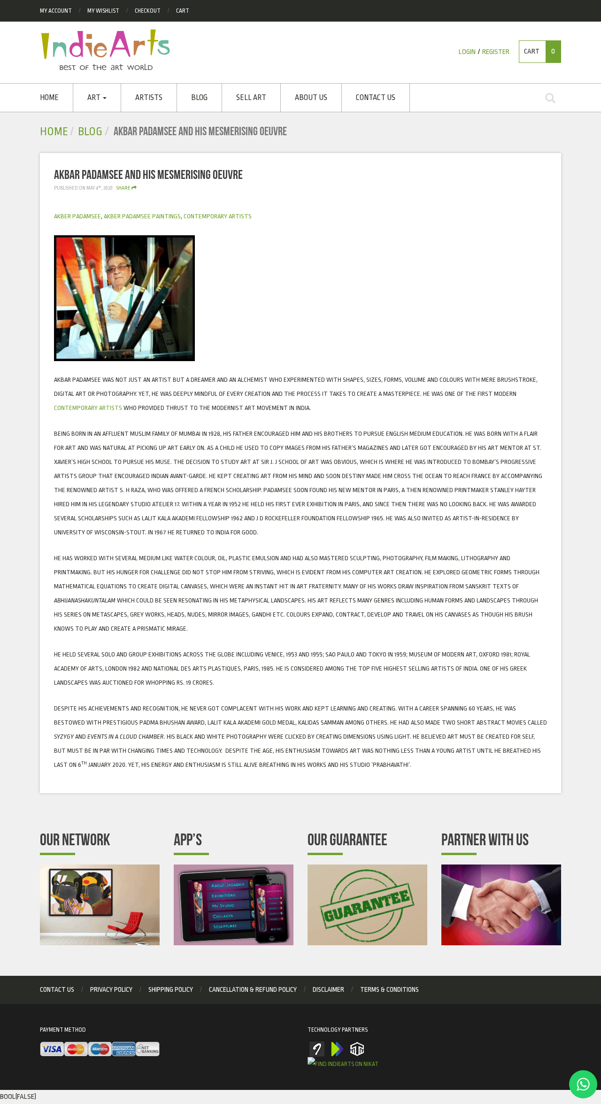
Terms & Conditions (389, 989)
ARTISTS (148, 97)
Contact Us (375, 97)
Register (495, 52)
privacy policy (111, 989)
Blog (199, 97)
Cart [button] (539, 51)
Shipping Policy (170, 989)
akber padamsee (77, 216)
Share (123, 188)
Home (49, 97)
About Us (311, 97)
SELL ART (251, 97)
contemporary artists (218, 216)
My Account (56, 11)
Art (94, 97)
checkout (148, 11)
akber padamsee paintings (142, 216)
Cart (182, 11)
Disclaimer (328, 989)
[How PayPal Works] (100, 1050)
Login (467, 52)
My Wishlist (103, 11)
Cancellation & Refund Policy (253, 989)
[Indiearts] (105, 50)
